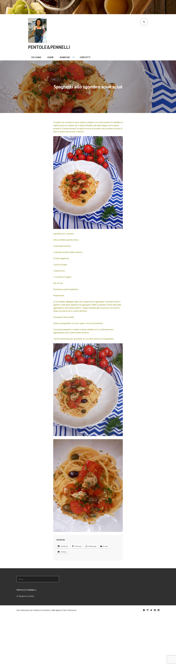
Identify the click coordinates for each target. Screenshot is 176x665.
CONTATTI (85, 57)
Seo (64, 610)
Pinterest (155, 610)
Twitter (151, 610)
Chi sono (36, 57)
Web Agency (57, 610)
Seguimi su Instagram (148, 610)
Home (50, 57)
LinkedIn (158, 610)
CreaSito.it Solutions (41, 610)
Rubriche (65, 57)
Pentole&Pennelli (49, 47)
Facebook (144, 610)
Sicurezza (72, 610)
